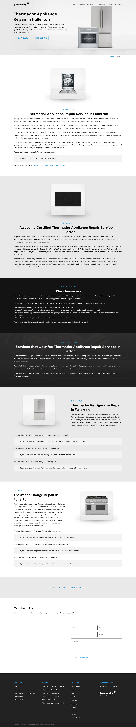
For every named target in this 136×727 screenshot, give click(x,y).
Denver (73, 714)
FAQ (15, 686)
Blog (110, 4)
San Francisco (76, 690)
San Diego (74, 704)
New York (74, 700)
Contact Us (118, 4)
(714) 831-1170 (41, 38)
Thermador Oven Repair (51, 693)
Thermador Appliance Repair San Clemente (49, 165)
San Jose (74, 693)
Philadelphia (75, 718)
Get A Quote (22, 38)
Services (90, 4)
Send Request (82, 658)
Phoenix (74, 711)
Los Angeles (75, 686)
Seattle (73, 697)
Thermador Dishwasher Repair (53, 703)
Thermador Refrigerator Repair (53, 686)
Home (74, 4)
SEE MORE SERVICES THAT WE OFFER (68, 587)
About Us (81, 4)
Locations (101, 4)
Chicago (74, 707)
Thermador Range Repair (51, 690)
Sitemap (17, 690)
